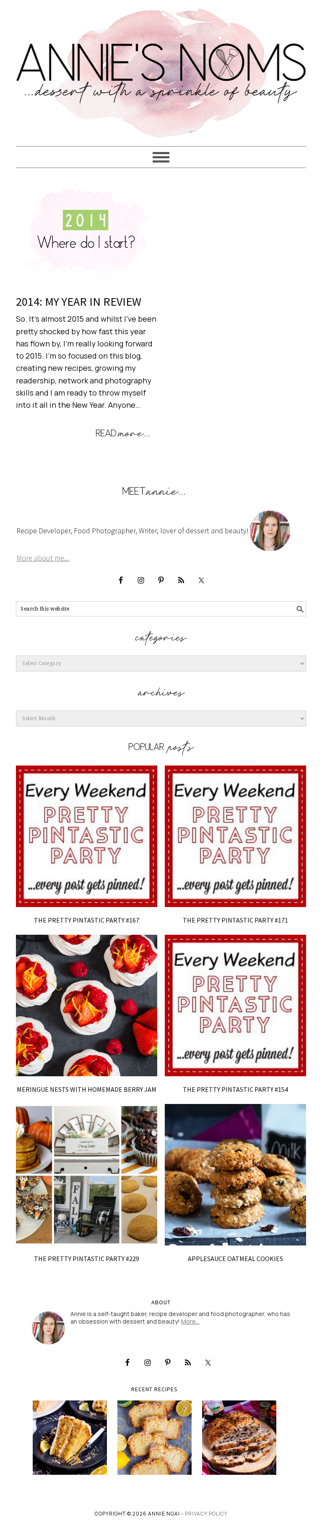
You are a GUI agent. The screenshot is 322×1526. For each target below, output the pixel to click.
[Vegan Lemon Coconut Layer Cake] (70, 1437)
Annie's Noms (161, 69)
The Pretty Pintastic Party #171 (235, 920)
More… (190, 1321)
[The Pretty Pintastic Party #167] (86, 836)
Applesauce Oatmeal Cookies (235, 1258)
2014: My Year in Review (78, 301)
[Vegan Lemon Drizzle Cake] (154, 1437)
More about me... (42, 558)
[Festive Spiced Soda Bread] (239, 1437)
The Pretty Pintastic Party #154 (235, 1089)
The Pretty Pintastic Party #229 (86, 1258)
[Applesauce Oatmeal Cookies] (235, 1174)
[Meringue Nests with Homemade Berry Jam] (86, 1005)
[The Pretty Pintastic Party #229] (86, 1174)
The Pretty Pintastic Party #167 (86, 920)
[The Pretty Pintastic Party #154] (235, 1005)
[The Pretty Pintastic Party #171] (235, 836)
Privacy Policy (206, 1513)
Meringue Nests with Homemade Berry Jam (86, 1089)
